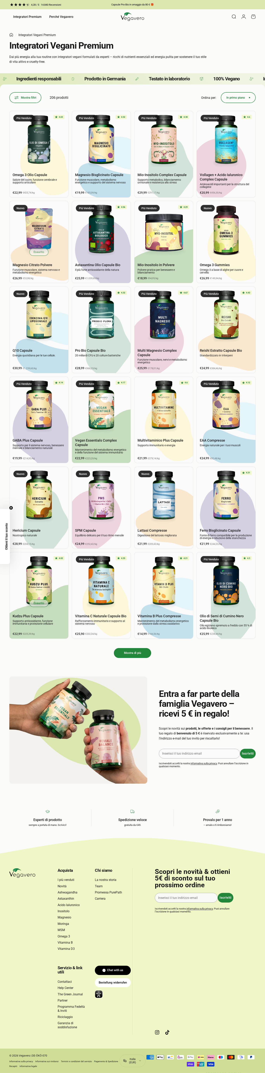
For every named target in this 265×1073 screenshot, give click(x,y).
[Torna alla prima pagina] (11, 35)
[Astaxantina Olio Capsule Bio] (101, 230)
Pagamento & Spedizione (106, 1061)
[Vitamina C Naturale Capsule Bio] (101, 581)
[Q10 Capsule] (39, 316)
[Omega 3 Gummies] (226, 230)
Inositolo (63, 911)
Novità (62, 886)
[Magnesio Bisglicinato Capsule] (101, 140)
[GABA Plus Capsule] (39, 406)
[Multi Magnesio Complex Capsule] (163, 316)
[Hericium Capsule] (39, 496)
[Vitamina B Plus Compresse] (163, 581)
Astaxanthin (66, 898)
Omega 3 (64, 936)
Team (99, 886)
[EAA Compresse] (226, 406)
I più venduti (66, 880)
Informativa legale (28, 1066)
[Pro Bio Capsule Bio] (101, 316)
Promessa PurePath (108, 892)
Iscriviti (248, 753)
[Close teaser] (11, 508)
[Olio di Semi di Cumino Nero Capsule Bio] (226, 581)
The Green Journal (70, 994)
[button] (5, 536)
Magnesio (64, 917)
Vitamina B (65, 942)
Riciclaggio (65, 1017)
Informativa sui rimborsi (47, 1061)
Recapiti (13, 1066)
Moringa (63, 924)
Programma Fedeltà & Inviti (71, 1008)
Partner (63, 1000)
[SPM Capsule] (101, 496)
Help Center (65, 988)
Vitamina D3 (66, 949)
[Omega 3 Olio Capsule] (39, 140)
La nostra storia (105, 880)
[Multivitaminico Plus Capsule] (163, 406)
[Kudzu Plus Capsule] (39, 581)
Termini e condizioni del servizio (76, 1061)
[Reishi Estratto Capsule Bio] (226, 316)
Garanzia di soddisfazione (67, 1025)
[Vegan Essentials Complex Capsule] (101, 406)
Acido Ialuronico (69, 905)
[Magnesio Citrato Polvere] (39, 230)
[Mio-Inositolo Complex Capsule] (163, 140)
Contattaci (65, 982)
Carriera (100, 898)
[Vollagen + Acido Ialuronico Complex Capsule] (226, 140)
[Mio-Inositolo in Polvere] (163, 230)
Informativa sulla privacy (21, 1061)
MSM (61, 930)
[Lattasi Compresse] (163, 496)
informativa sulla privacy (204, 763)
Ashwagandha (67, 892)
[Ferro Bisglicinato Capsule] (226, 496)
